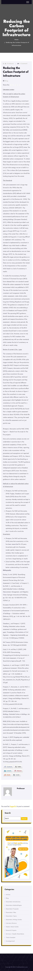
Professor (10, 64)
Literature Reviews (11, 923)
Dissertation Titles (11, 912)
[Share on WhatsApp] (20, 85)
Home (17, 39)
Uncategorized (10, 941)
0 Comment (23, 64)
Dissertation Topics (11, 916)
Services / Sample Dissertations (15, 934)
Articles (8, 895)
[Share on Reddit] (15, 85)
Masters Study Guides (12, 927)
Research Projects (11, 930)
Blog (6, 81)
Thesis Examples (10, 937)
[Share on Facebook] (11, 85)
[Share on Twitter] (13, 85)
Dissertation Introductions (13, 902)
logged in (13, 806)
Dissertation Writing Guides (14, 920)
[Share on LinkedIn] (17, 85)
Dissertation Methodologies (14, 905)
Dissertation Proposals (12, 909)
